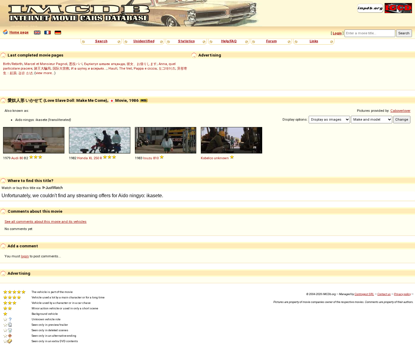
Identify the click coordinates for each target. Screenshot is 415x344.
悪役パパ (75, 64)
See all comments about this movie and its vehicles (46, 221)
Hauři (112, 68)
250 (96, 158)
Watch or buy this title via (22, 188)
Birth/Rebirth (12, 64)
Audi (15, 158)
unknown (221, 158)
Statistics (186, 41)
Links (314, 41)
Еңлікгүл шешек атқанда (104, 64)
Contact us (384, 294)
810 (156, 158)
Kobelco (207, 158)
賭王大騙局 (42, 68)
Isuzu (147, 158)
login (25, 256)
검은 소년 (25, 73)
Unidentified (143, 41)
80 (21, 158)
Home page (19, 32)
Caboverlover (400, 110)
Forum (271, 41)
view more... (45, 73)
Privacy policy (402, 294)
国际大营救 (61, 68)
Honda (82, 158)
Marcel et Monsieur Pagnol (45, 64)
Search (101, 41)
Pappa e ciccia (145, 68)
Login (337, 33)
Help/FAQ (229, 41)
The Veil (125, 68)
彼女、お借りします (142, 64)
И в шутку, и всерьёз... (89, 68)
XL (91, 158)
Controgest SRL (364, 294)
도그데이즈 (167, 68)
